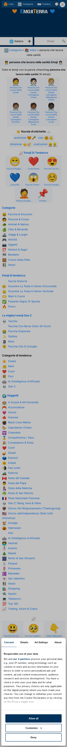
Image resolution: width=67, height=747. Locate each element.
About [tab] (58, 642)
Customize (32, 728)
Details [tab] (24, 642)
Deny (33, 737)
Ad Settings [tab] (41, 642)
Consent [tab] (9, 642)
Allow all (33, 718)
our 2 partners (21, 659)
